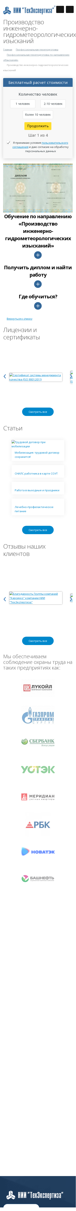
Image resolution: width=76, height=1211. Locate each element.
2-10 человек (53, 104)
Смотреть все (38, 412)
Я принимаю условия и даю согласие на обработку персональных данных (40, 147)
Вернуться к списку (19, 319)
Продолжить (38, 126)
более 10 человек (38, 115)
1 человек (23, 104)
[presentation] (4, 375)
